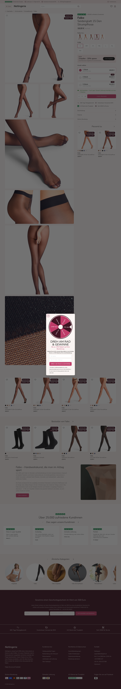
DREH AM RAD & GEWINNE (60, 364)
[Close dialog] (48, 315)
